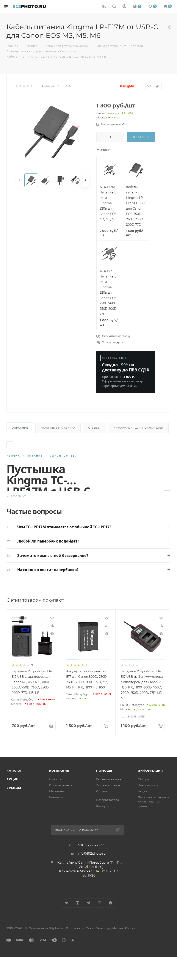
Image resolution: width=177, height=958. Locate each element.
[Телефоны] (104, 7)
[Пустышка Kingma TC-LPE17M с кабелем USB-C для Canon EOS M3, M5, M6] (52, 131)
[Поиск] (114, 7)
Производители (60, 785)
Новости (55, 779)
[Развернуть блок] (17, 496)
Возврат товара (107, 800)
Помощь (104, 770)
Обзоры (143, 779)
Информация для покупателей (138, 427)
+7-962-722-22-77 (89, 845)
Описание (20, 427)
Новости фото (148, 785)
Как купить (104, 806)
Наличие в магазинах (58, 427)
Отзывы (94, 427)
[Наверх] (156, 740)
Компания (59, 770)
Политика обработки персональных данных (153, 802)
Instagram (77, 902)
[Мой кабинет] (124, 7)
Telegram (88, 902)
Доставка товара (108, 785)
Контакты (56, 797)
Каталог (14, 770)
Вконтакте (66, 902)
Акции (12, 779)
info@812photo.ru (91, 853)
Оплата (101, 791)
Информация (150, 770)
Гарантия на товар (109, 779)
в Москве (84, 871)
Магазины (56, 791)
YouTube (99, 902)
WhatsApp (110, 902)
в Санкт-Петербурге (92, 862)
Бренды (13, 787)
